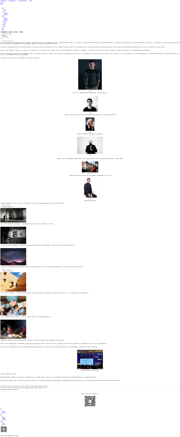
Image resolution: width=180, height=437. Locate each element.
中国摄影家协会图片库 (12, 0)
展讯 (5, 10)
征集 (5, 22)
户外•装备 (5, 20)
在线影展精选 (6, 13)
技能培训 (30, 0)
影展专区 (3, 21)
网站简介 (3, 423)
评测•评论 (5, 18)
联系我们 (3, 424)
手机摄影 (5, 19)
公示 (5, 23)
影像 (5, 12)
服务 (3, 15)
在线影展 (3, 24)
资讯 (5, 17)
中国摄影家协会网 (3, 0)
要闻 (5, 9)
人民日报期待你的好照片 (23, 0)
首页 (3, 7)
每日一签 (5, 14)
